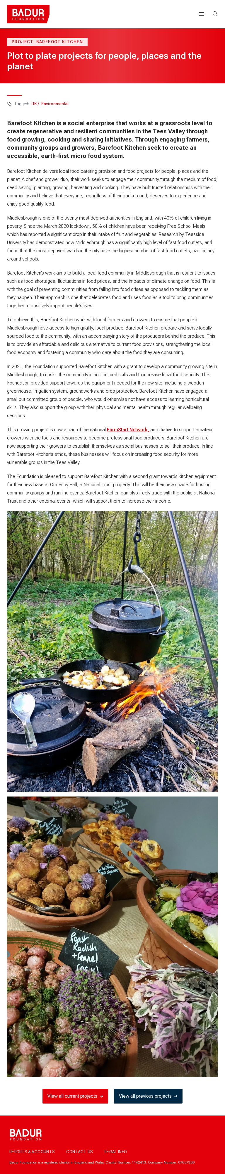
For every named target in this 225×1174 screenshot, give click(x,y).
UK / (35, 103)
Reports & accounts (31, 1151)
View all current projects (72, 1096)
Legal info (116, 1151)
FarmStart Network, (128, 429)
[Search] (215, 14)
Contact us (79, 1151)
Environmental (55, 103)
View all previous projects (145, 1096)
